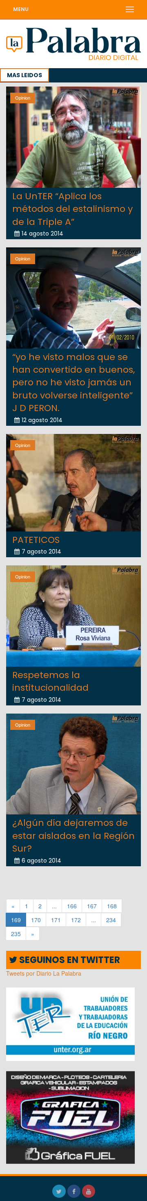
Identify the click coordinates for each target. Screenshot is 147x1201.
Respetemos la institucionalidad (50, 681)
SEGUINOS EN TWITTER (68, 960)
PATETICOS (36, 540)
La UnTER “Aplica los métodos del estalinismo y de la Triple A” (72, 209)
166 (72, 906)
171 (56, 920)
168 (112, 906)
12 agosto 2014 (42, 420)
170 (36, 920)
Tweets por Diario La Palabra (43, 973)
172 (76, 920)
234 (111, 920)
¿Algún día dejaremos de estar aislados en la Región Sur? (73, 835)
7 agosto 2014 (41, 551)
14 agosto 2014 (42, 233)
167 (92, 906)
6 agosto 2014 (41, 860)
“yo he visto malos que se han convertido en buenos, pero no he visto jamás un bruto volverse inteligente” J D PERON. (73, 383)
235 (16, 934)
